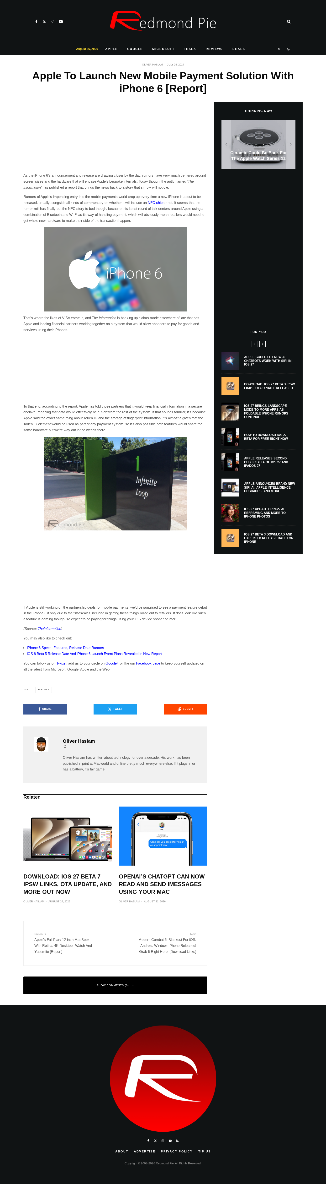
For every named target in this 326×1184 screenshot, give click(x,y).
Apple (111, 49)
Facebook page (148, 663)
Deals (238, 49)
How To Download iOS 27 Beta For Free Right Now (266, 437)
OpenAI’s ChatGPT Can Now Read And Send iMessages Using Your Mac (162, 884)
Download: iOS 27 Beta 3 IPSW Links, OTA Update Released (269, 386)
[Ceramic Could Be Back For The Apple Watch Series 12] (258, 144)
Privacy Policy (177, 1151)
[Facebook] (36, 21)
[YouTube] (61, 21)
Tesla (190, 49)
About (121, 1151)
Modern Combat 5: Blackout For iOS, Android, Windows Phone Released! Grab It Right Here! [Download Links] (167, 943)
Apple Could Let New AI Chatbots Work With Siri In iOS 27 (267, 360)
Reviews (214, 49)
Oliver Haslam (152, 64)
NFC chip (155, 203)
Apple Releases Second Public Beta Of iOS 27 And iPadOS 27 (266, 462)
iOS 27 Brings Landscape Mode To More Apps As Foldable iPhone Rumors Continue (266, 411)
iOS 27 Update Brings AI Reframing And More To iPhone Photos (265, 512)
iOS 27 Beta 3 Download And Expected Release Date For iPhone (268, 538)
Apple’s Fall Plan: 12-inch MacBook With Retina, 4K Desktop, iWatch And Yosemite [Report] (63, 943)
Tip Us (204, 1151)
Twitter (61, 663)
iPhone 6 (44, 690)
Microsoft (163, 49)
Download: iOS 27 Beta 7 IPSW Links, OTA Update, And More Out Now (67, 884)
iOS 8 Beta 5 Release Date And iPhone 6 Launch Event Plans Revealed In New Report (94, 654)
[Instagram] (52, 21)
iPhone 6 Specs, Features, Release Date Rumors (65, 648)
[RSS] (279, 49)
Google (135, 49)
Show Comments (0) (113, 985)
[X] (44, 21)
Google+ (112, 663)
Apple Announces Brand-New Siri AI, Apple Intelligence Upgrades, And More (269, 487)
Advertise (145, 1151)
